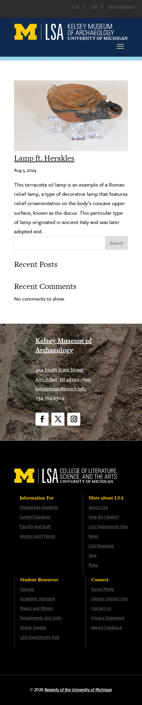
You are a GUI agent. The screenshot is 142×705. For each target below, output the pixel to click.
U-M (75, 6)
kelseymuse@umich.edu (61, 388)
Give (93, 555)
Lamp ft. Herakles (44, 158)
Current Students (35, 517)
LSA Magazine (101, 546)
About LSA (98, 507)
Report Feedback (106, 628)
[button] (120, 46)
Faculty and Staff (35, 527)
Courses (27, 589)
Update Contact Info (109, 599)
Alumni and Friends (37, 536)
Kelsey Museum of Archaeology (64, 345)
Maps (93, 565)
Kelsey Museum (121, 6)
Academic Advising (37, 599)
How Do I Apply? (104, 517)
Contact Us (101, 608)
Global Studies (33, 628)
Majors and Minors (36, 608)
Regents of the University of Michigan (78, 690)
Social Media (102, 589)
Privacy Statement (107, 618)
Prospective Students (39, 507)
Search (116, 242)
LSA (93, 6)
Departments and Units (40, 618)
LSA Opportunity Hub (108, 527)
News (93, 536)
